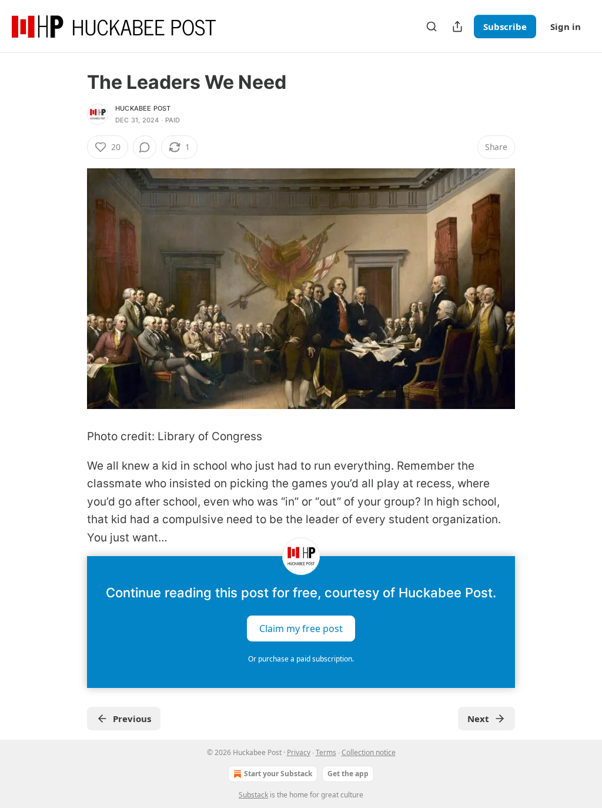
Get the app (348, 774)
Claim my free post (301, 628)
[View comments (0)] (144, 147)
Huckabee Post (143, 108)
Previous (132, 718)
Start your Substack (278, 774)
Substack (253, 795)
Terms (326, 752)
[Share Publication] (457, 26)
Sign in (565, 26)
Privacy (298, 752)
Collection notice (369, 752)
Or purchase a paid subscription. (301, 659)
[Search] (431, 26)
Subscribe (505, 26)
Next (478, 718)
